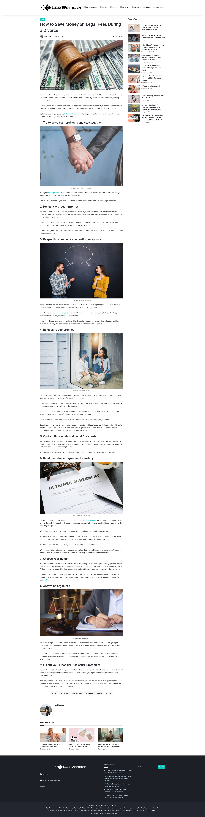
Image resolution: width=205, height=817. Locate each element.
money (90, 693)
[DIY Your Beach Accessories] (134, 89)
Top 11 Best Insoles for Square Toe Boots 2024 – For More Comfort (152, 78)
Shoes (104, 7)
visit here (47, 580)
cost (55, 693)
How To (125, 7)
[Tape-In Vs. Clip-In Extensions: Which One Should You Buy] (81, 735)
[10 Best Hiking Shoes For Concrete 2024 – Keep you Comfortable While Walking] (134, 108)
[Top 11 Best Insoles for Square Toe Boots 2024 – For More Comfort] (134, 79)
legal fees (78, 693)
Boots (114, 7)
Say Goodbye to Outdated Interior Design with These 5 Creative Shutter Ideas (151, 57)
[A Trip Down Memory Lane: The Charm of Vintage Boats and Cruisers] (134, 69)
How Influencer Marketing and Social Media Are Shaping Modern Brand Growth (152, 27)
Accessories (91, 7)
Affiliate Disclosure (142, 7)
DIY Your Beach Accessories (151, 86)
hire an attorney (90, 520)
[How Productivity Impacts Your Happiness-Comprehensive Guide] (110, 735)
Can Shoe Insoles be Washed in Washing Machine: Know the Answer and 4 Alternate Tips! (152, 118)
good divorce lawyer (59, 313)
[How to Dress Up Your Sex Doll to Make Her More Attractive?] (134, 99)
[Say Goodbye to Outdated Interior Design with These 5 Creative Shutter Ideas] (134, 58)
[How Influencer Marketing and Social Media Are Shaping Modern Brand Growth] (134, 28)
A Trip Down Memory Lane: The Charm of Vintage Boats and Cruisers (152, 68)
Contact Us (158, 7)
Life (42, 19)
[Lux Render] (61, 7)
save (100, 693)
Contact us (43, 786)
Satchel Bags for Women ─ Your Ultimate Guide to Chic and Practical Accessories (152, 47)
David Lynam (48, 36)
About (91, 813)
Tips (109, 693)
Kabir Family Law (70, 114)
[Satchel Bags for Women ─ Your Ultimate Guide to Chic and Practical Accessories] (134, 48)
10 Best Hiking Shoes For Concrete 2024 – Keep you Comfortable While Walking (151, 107)
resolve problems (53, 193)
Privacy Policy (98, 813)
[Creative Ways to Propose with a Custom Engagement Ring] (53, 735)
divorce (65, 693)
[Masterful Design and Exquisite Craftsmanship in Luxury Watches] (134, 38)
